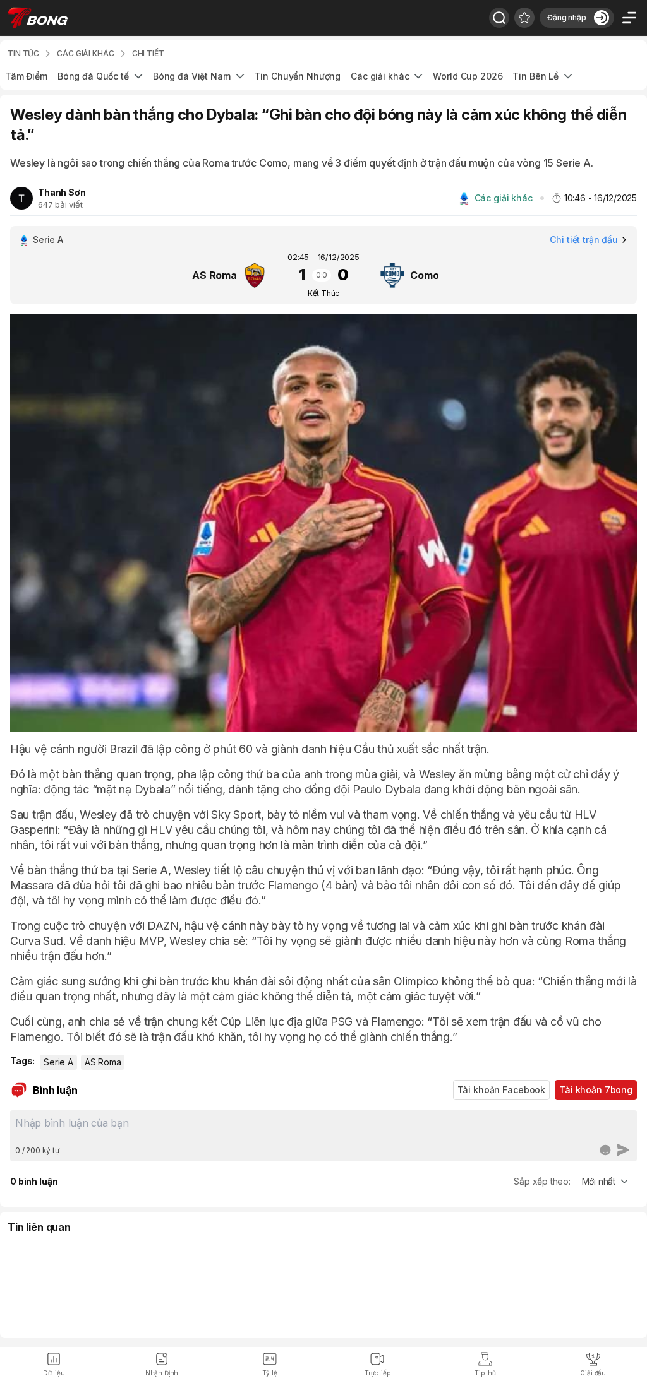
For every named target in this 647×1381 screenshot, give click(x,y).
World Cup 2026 (467, 76)
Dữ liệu (54, 1373)
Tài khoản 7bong (595, 1089)
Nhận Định (162, 1373)
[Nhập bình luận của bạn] (323, 1127)
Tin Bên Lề (535, 76)
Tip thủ (485, 1373)
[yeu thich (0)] (524, 18)
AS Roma (103, 1062)
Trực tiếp (377, 1373)
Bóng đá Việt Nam (192, 76)
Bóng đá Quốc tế (93, 76)
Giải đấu (593, 1373)
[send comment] (623, 1150)
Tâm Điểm (26, 76)
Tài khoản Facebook (501, 1089)
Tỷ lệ (269, 1373)
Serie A (58, 1062)
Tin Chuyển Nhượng (298, 76)
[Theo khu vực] (499, 18)
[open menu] (629, 18)
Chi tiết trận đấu (584, 239)
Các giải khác (380, 76)
